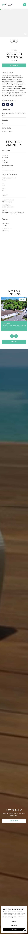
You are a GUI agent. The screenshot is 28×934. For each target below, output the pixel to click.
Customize (14, 925)
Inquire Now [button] (14, 65)
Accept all (14, 929)
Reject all (14, 921)
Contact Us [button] (14, 821)
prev (12, 41)
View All (14, 341)
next (16, 41)
